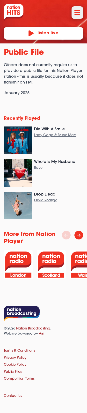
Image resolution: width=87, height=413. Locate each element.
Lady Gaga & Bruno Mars (55, 135)
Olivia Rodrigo (45, 200)
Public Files (13, 372)
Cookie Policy (15, 365)
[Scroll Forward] (78, 235)
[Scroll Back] (66, 235)
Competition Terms (19, 379)
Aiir (41, 334)
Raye (38, 168)
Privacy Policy (15, 358)
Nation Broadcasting (33, 328)
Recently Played (22, 119)
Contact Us (13, 396)
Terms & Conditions (19, 351)
